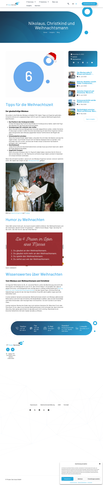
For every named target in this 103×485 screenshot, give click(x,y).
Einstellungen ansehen (94, 479)
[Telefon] (17, 328)
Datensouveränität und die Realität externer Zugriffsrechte (86, 101)
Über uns (55, 2)
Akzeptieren (67, 479)
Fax (35, 325)
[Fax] (31, 328)
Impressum (89, 482)
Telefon (23, 326)
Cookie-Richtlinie (73, 482)
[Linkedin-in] (8, 349)
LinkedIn (83, 326)
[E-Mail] (45, 328)
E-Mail (50, 326)
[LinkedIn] (77, 328)
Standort (65, 325)
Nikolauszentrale (33, 160)
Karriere (37, 5)
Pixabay (27, 213)
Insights (29, 5)
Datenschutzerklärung (82, 482)
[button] (100, 464)
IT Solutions (43, 2)
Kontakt (66, 405)
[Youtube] (12, 349)
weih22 (75, 57)
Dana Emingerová (16, 213)
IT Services (30, 2)
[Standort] (59, 328)
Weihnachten (77, 59)
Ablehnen (80, 479)
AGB (59, 405)
